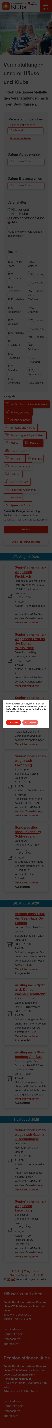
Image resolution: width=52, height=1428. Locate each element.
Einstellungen (30, 722)
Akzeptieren (13, 722)
